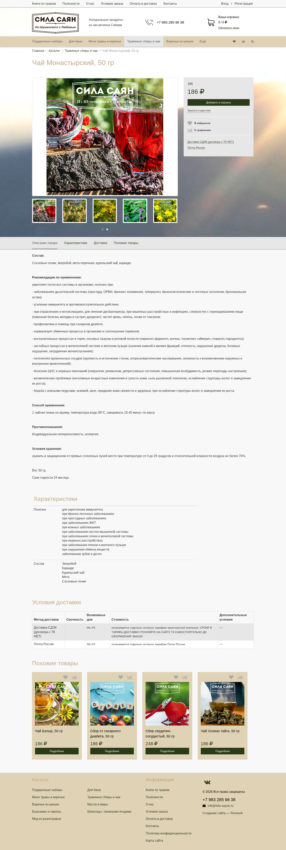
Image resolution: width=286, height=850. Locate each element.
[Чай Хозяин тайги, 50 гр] (222, 704)
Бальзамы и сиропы (46, 811)
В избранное (202, 123)
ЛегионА (236, 813)
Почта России (196, 147)
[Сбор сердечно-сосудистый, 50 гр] (167, 704)
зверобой (64, 263)
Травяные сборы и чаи (143, 41)
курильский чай (107, 263)
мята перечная (83, 263)
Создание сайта (214, 813)
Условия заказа (112, 3)
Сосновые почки (44, 263)
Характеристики (75, 243)
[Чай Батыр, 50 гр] (57, 704)
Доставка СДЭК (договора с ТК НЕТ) (211, 141)
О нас (90, 3)
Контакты (170, 3)
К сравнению (202, 130)
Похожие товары (126, 243)
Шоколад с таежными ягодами (109, 811)
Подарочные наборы (47, 41)
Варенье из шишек (179, 41)
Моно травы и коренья (105, 41)
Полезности (71, 3)
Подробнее (57, 751)
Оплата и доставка (143, 3)
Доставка (100, 243)
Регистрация (244, 3)
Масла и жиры (97, 804)
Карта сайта (154, 840)
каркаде (125, 263)
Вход (224, 3)
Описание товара (44, 243)
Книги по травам (44, 3)
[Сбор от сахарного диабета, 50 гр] (112, 704)
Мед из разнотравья (46, 818)
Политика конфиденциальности (168, 833)
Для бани (75, 41)
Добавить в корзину (218, 102)
